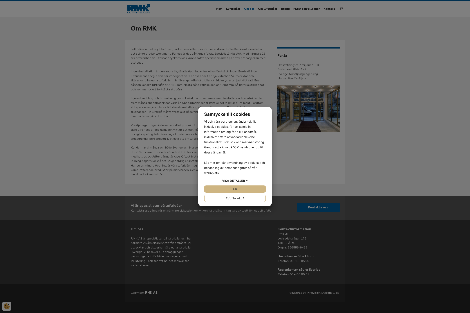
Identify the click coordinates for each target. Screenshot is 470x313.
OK (235, 189)
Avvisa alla (235, 198)
